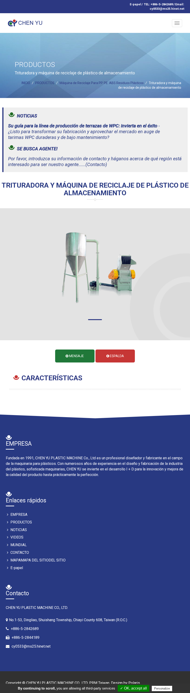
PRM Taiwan (99, 683)
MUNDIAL (18, 545)
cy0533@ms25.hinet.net (31, 646)
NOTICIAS (18, 530)
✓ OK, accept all (133, 688)
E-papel (135, 4)
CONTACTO (19, 552)
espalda (116, 356)
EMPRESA (18, 514)
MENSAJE (76, 356)
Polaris (134, 683)
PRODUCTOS (21, 522)
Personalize (162, 688)
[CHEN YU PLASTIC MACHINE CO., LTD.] (26, 21)
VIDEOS (16, 537)
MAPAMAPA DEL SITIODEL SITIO (38, 560)
